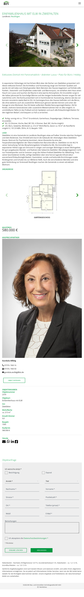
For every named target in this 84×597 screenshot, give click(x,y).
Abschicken (41, 550)
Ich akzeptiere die (28, 538)
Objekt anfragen (14, 380)
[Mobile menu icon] (79, 3)
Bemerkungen (11, 521)
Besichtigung (14, 472)
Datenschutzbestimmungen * (36, 538)
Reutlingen (15, 16)
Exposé (49, 472)
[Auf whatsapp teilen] (9, 441)
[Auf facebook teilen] (16, 441)
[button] (6, 45)
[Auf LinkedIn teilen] (13, 441)
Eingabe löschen (16, 550)
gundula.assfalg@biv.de (14, 372)
